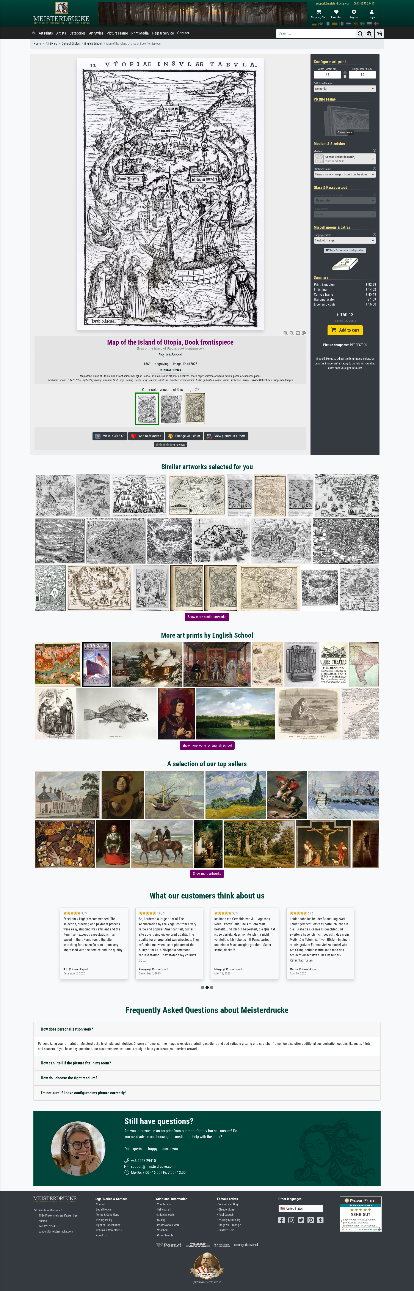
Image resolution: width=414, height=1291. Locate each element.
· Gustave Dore (225, 1230)
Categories (77, 33)
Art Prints (46, 33)
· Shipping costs (165, 1215)
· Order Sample (164, 1235)
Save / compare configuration (346, 250)
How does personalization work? (67, 1029)
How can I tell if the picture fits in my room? (76, 1063)
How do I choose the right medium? (69, 1077)
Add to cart (347, 330)
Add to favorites (148, 436)
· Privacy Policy (103, 1220)
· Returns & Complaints (108, 1230)
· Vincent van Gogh (228, 1204)
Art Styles (96, 33)
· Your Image (163, 1204)
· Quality (160, 1220)
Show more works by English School (207, 745)
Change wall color (186, 436)
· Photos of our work (167, 1225)
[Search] (360, 33)
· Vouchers (162, 1230)
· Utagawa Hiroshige (229, 1225)
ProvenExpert (85, 969)
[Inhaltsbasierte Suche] (369, 33)
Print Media (140, 33)
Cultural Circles (71, 44)
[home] (33, 33)
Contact (183, 33)
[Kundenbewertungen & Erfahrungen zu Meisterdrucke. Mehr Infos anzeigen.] (361, 1214)
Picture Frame (117, 33)
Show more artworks (207, 874)
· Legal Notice (103, 1209)
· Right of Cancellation (108, 1225)
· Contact (100, 1204)
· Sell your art (163, 1209)
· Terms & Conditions (107, 1215)
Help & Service (163, 33)
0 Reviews (179, 444)
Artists (61, 33)
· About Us (101, 1235)
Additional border (323, 83)
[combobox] (345, 88)
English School (93, 44)
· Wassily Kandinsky (228, 1220)
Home (37, 44)
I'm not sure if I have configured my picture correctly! (83, 1092)
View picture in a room (229, 436)
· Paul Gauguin (225, 1215)
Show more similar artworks (207, 617)
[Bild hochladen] (379, 33)
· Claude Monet (226, 1209)
